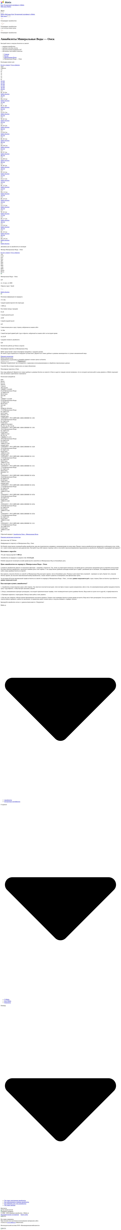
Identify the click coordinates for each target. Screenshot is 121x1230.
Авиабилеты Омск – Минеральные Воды (25, 534)
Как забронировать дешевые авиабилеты (16, 1202)
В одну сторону (5, 65)
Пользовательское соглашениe (10, 1214)
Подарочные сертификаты (12, 801)
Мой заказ (4, 6)
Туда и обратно (15, 65)
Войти (9, 6)
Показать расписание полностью (11, 537)
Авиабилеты (8, 800)
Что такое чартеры (9, 1205)
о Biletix (21, 5)
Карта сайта (24, 1214)
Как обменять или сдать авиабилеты (15, 1203)
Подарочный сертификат (11, 5)
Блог (2, 5)
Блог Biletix (7, 1001)
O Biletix (6, 999)
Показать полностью (7, 356)
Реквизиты (7, 1002)
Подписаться (21, 361)
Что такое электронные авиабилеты (15, 1200)
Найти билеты (5, 94)
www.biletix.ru (11, 1222)
